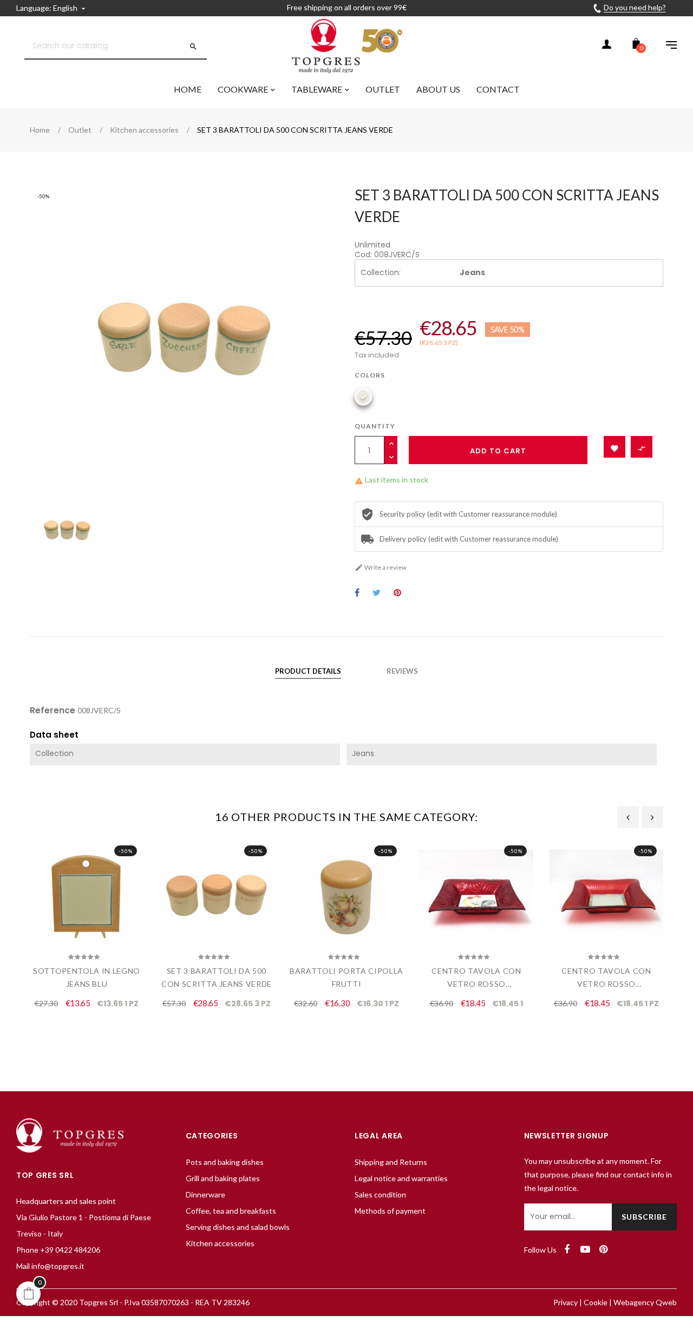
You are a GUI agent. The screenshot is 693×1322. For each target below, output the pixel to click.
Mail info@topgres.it (50, 1266)
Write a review (381, 567)
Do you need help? (635, 7)
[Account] (606, 46)
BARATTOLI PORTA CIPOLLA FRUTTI (346, 977)
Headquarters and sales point (66, 1201)
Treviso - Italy (39, 1233)
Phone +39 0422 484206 (58, 1249)
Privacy (565, 1302)
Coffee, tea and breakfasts (231, 1210)
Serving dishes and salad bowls (238, 1227)
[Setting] (666, 46)
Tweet (376, 593)
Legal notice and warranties (401, 1178)
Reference (52, 710)
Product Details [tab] (308, 671)
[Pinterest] (604, 1249)
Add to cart (498, 451)
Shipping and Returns (391, 1162)
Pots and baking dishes (225, 1162)
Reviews (402, 671)
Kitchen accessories (220, 1243)
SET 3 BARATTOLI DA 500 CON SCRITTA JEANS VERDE (216, 977)
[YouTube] (585, 1249)
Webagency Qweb (645, 1302)
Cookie (595, 1302)
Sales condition (380, 1194)
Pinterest (397, 593)
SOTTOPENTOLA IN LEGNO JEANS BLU (86, 977)
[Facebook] (567, 1249)
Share (357, 593)
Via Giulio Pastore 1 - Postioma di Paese (83, 1217)
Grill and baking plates (223, 1178)
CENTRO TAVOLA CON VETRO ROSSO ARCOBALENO (476, 978)
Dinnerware (205, 1194)
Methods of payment (390, 1210)
